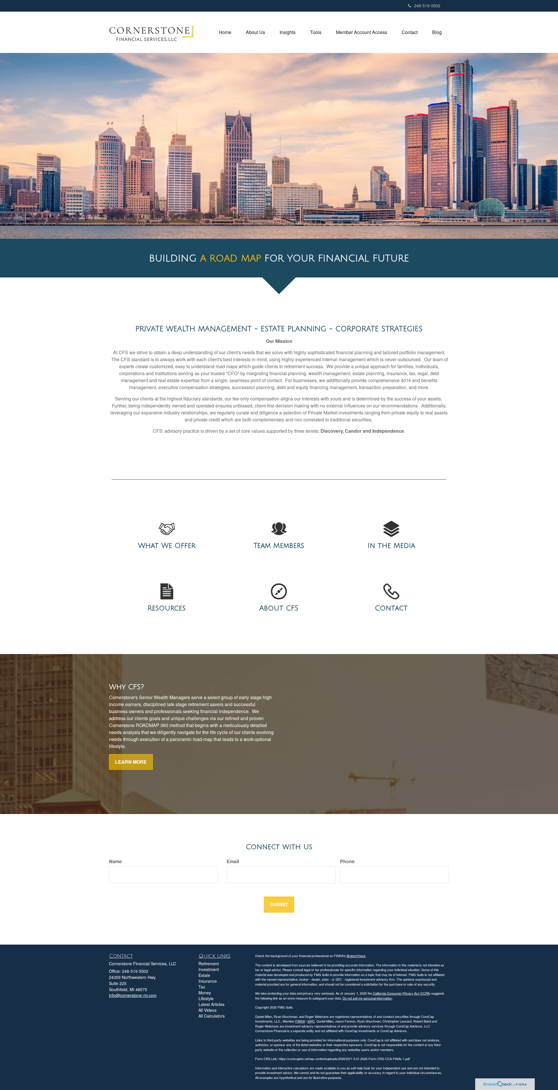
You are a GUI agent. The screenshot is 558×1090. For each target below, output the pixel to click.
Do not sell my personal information (367, 998)
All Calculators (211, 1016)
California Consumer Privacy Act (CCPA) (401, 993)
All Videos (207, 1010)
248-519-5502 (427, 5)
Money (204, 992)
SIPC (311, 1021)
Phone (347, 861)
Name (115, 861)
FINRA (300, 1021)
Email (233, 861)
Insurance (207, 981)
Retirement (208, 963)
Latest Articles (211, 1004)
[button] (255, 32)
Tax (201, 987)
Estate (204, 975)
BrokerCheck (356, 955)
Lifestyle (206, 998)
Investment (208, 969)
